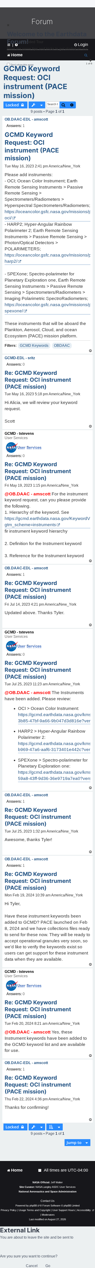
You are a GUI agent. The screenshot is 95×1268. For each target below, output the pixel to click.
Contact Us (47, 1201)
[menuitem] (40, 1170)
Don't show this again (22, 64)
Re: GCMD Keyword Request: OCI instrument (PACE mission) (38, 380)
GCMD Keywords (34, 345)
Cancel (32, 1266)
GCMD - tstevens (19, 433)
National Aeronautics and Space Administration (48, 1191)
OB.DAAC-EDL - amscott (26, 119)
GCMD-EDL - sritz (20, 358)
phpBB (33, 1205)
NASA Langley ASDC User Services (56, 1187)
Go (47, 1266)
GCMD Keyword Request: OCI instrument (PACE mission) (35, 82)
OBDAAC (62, 345)
